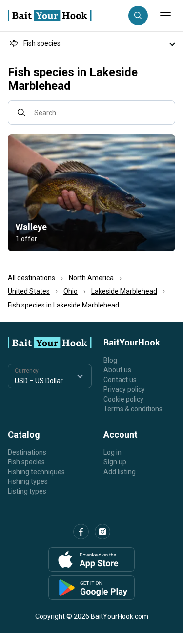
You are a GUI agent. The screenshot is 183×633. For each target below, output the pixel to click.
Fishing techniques (36, 472)
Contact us (120, 380)
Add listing (119, 472)
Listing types (27, 491)
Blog (110, 360)
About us (117, 370)
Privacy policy (124, 389)
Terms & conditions (133, 409)
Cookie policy (123, 399)
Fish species (26, 462)
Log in (112, 452)
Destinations (27, 452)
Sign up (114, 462)
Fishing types (28, 481)
